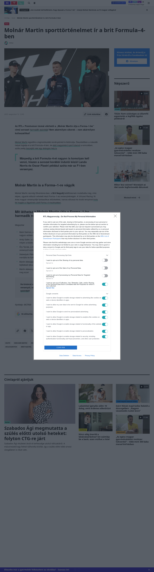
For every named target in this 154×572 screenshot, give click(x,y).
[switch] (105, 260)
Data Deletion (64, 355)
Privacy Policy (90, 355)
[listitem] (77, 255)
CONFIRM (61, 347)
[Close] (116, 217)
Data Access (77, 355)
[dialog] (77, 286)
